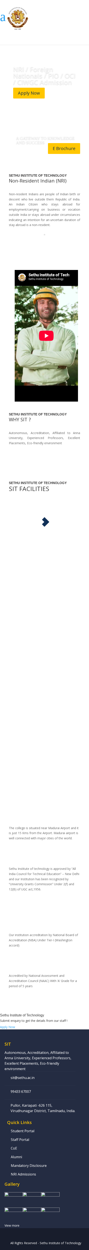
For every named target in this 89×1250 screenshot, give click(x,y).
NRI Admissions (23, 1174)
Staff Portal (20, 1139)
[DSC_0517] (32, 1197)
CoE (14, 1148)
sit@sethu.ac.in (23, 1077)
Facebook (39, 1234)
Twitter (47, 1234)
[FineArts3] (50, 1213)
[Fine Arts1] (14, 1213)
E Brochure (64, 148)
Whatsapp (30, 1234)
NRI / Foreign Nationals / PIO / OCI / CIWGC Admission (44, 76)
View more (12, 1225)
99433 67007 (21, 1091)
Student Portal (22, 1131)
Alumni (16, 1157)
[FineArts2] (32, 1213)
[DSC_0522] (50, 1197)
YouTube (56, 1234)
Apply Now (29, 93)
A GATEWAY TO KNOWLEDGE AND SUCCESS (45, 140)
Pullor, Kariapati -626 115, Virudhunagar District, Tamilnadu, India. (43, 1108)
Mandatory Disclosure (29, 1165)
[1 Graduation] (14, 1197)
